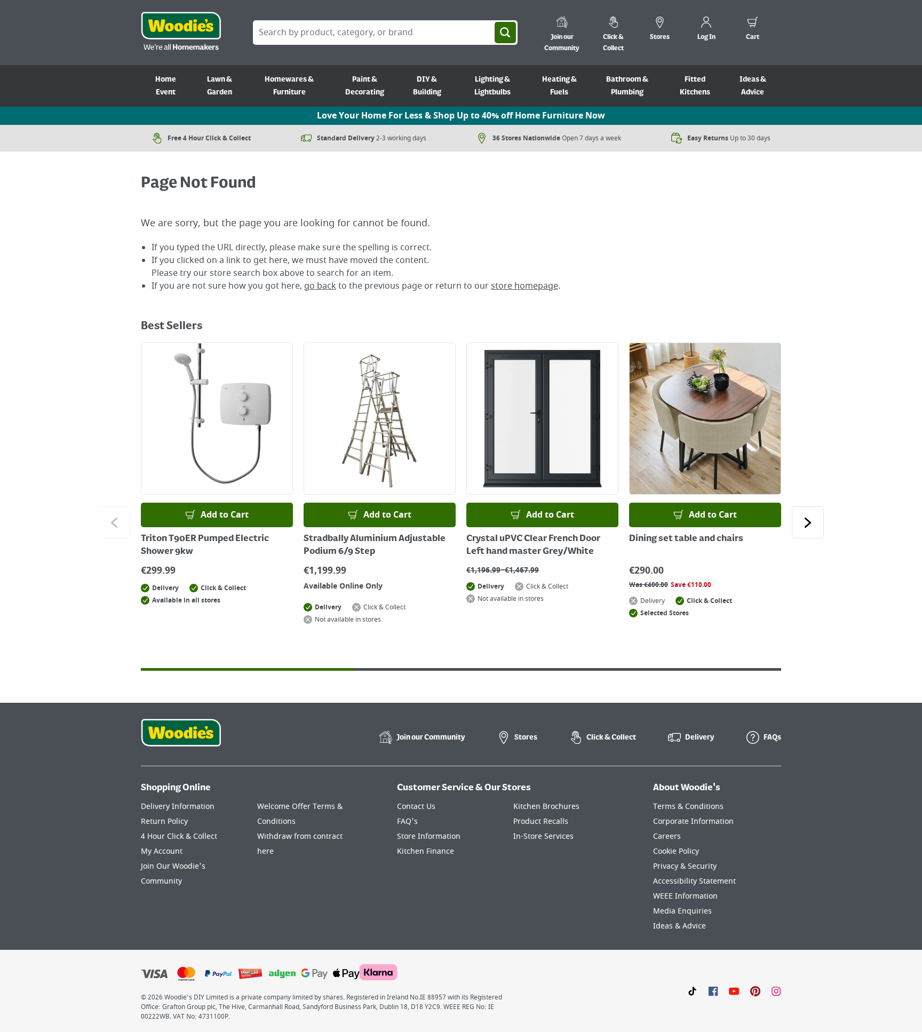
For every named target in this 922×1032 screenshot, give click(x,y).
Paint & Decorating (364, 86)
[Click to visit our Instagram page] (776, 991)
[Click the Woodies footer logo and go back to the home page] (181, 739)
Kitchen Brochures (546, 806)
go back (320, 286)
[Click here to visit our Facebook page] (713, 991)
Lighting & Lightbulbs (492, 86)
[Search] (505, 32)
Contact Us (416, 806)
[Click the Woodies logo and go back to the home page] (181, 32)
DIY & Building (427, 86)
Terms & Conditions (688, 806)
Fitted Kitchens (695, 86)
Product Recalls (540, 821)
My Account (161, 851)
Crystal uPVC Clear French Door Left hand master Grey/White (533, 545)
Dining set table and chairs (686, 539)
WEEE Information (685, 896)
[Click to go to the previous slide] (114, 522)
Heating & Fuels (559, 86)
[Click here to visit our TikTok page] (692, 991)
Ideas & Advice (753, 86)
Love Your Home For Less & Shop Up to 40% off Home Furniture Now (461, 115)
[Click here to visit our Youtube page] (734, 991)
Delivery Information (177, 806)
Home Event (165, 86)
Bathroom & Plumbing (627, 86)
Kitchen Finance (425, 851)
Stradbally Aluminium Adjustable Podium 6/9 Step (375, 545)
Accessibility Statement (694, 881)
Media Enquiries (682, 911)
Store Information (428, 836)
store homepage (524, 286)
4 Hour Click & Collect (179, 836)
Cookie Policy (676, 851)
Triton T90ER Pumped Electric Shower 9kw (205, 545)
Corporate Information (693, 821)
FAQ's (407, 821)
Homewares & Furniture (289, 86)
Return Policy (164, 821)
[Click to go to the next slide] (808, 522)
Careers (667, 836)
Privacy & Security (685, 866)
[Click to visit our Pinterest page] (755, 991)
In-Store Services (543, 836)
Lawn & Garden (219, 86)
